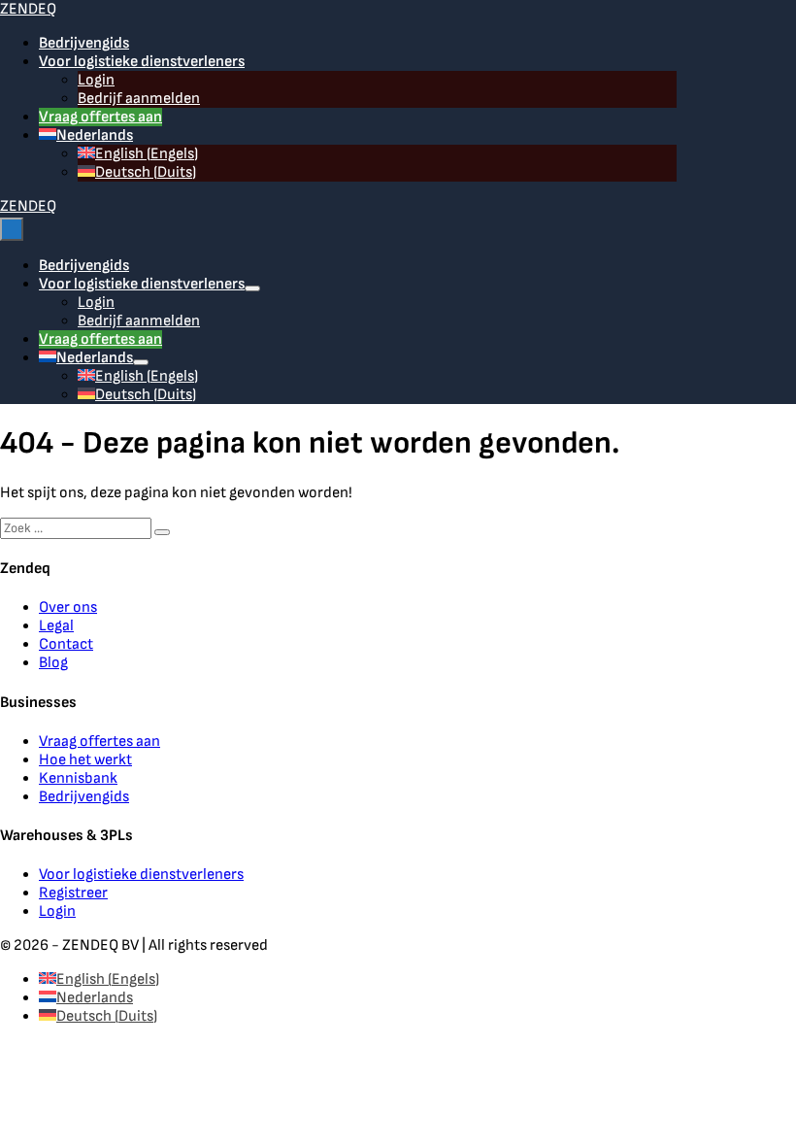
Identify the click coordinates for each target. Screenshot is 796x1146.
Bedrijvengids (84, 43)
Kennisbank (78, 778)
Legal (56, 626)
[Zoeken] (162, 532)
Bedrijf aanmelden (139, 98)
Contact (66, 644)
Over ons (68, 607)
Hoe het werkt (85, 760)
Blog (53, 663)
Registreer (73, 893)
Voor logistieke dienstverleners (142, 61)
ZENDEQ (28, 9)
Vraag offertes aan (100, 117)
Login (96, 80)
